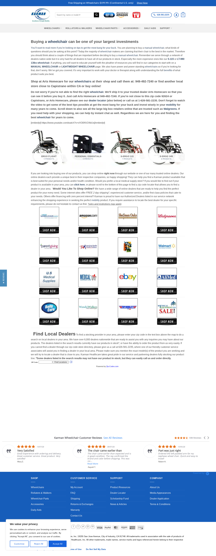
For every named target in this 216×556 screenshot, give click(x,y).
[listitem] (31, 454)
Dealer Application (159, 498)
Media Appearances (160, 493)
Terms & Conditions (160, 504)
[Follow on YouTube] (92, 527)
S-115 (171, 59)
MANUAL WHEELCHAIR (44, 66)
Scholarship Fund (119, 498)
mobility (171, 104)
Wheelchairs (52, 28)
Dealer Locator (118, 493)
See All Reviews (112, 437)
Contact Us (76, 515)
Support (165, 28)
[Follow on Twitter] (83, 527)
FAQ (73, 493)
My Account (77, 487)
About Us (155, 487)
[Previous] (31, 147)
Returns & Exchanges (82, 504)
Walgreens (170, 108)
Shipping (75, 498)
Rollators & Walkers (79, 28)
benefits (168, 70)
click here (79, 184)
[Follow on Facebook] (73, 527)
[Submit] (96, 14)
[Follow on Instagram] (78, 527)
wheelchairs (151, 66)
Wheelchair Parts (107, 28)
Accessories (130, 28)
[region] (38, 534)
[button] (183, 15)
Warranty (75, 510)
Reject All (38, 544)
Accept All (57, 544)
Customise (19, 544)
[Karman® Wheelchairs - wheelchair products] (41, 14)
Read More (92, 463)
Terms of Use (75, 549)
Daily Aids (150, 28)
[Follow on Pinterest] (88, 527)
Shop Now (142, 3)
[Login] (176, 15)
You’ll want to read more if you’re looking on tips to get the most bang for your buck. (74, 48)
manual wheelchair (154, 48)
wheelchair (57, 42)
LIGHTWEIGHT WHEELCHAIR (78, 66)
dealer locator (97, 100)
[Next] (184, 147)
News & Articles (118, 504)
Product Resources (120, 487)
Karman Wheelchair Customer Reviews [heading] (78, 438)
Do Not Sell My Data (96, 549)
